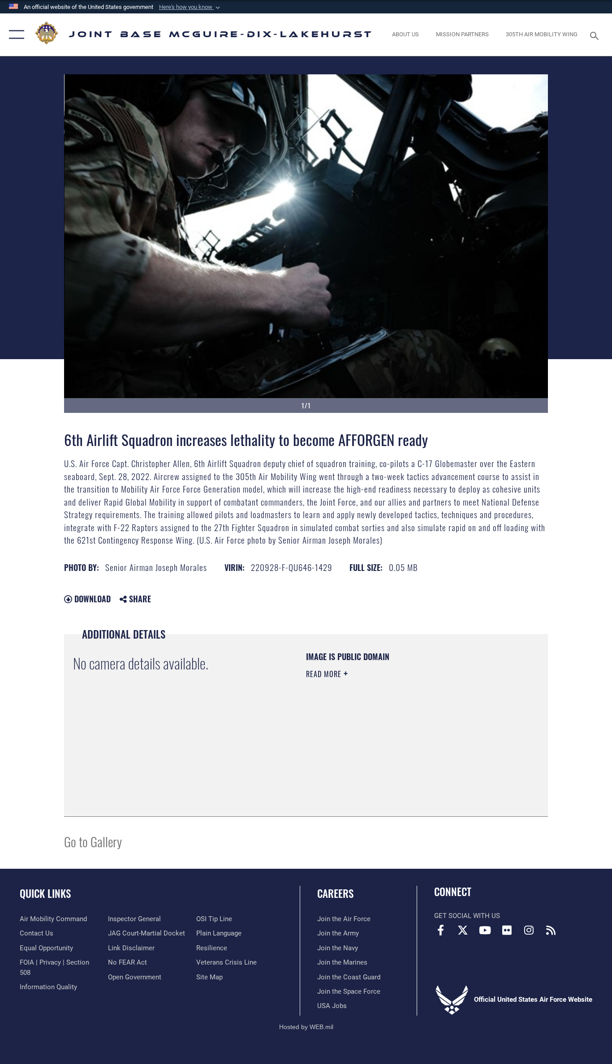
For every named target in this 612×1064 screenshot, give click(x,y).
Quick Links (45, 893)
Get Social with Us (467, 916)
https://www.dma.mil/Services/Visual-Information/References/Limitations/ (411, 743)
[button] (190, 7)
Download (91, 599)
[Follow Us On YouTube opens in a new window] (484, 930)
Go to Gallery (93, 841)
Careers (335, 893)
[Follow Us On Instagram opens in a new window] (528, 930)
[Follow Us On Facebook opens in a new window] (441, 930)
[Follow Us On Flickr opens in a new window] (506, 930)
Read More (325, 674)
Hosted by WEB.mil (306, 1026)
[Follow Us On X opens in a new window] (463, 930)
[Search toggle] (595, 35)
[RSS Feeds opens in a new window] (550, 930)
